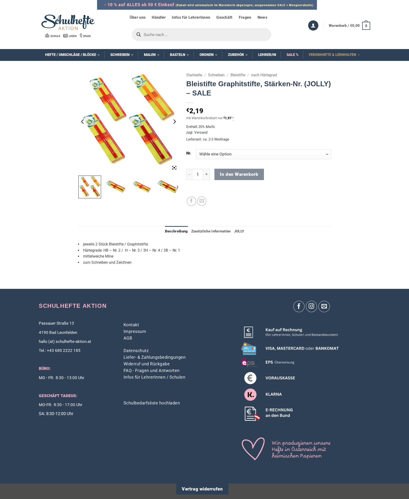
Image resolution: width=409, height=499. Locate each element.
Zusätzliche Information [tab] (211, 231)
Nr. (188, 153)
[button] (349, 25)
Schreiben (216, 75)
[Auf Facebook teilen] (191, 201)
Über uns (138, 17)
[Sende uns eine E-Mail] (324, 306)
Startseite (194, 75)
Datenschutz (136, 350)
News (262, 17)
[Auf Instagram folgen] (311, 306)
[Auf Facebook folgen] (299, 306)
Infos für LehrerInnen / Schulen (155, 377)
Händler (159, 17)
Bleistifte (238, 75)
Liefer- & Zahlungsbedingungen (155, 357)
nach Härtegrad (264, 75)
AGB (128, 338)
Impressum (135, 331)
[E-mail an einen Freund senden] (202, 201)
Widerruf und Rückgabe (147, 363)
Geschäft (224, 17)
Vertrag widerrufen (202, 489)
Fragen (245, 17)
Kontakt (131, 324)
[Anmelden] (313, 25)
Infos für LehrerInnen (191, 17)
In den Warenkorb (239, 174)
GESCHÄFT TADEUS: (58, 396)
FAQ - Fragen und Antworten (152, 370)
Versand (200, 132)
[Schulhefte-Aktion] (68, 25)
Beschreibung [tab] (176, 231)
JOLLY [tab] (239, 231)
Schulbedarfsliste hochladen (152, 402)
